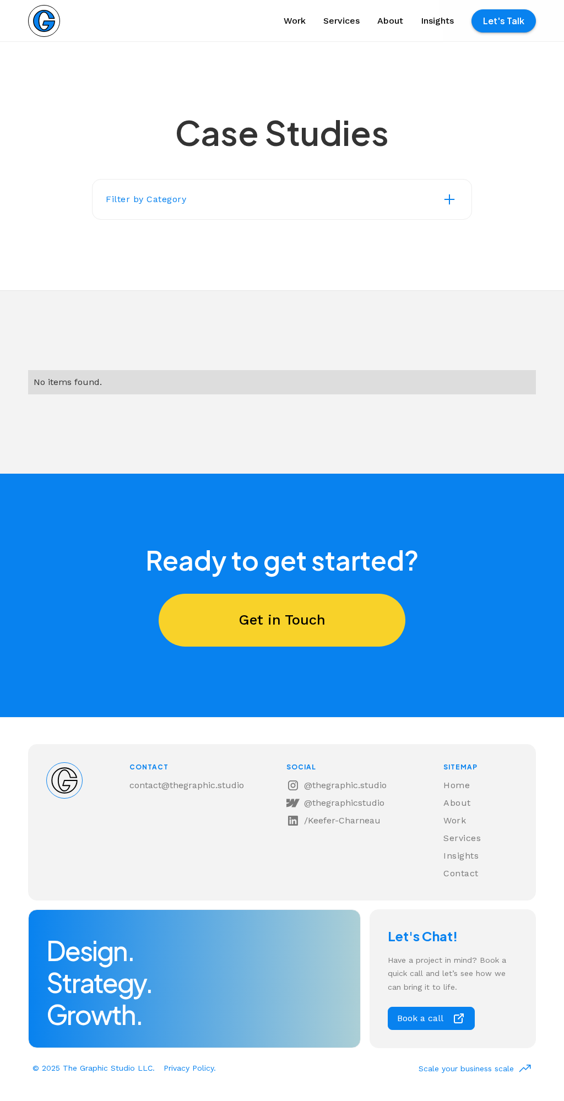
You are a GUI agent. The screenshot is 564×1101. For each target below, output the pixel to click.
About (390, 20)
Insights (437, 20)
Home (456, 785)
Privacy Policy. (190, 1068)
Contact (461, 873)
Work (295, 20)
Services (341, 20)
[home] (44, 21)
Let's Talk (503, 20)
